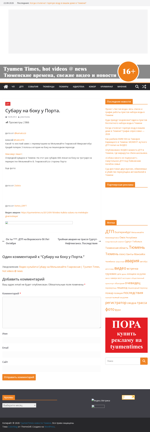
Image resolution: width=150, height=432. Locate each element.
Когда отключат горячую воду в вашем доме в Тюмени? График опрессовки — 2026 (125, 131)
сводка (131, 303)
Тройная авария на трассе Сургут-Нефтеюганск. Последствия (77, 241)
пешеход (122, 287)
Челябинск (110, 261)
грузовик (111, 273)
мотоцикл (126, 278)
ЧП (13, 86)
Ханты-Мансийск (135, 254)
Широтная (120, 261)
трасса (142, 303)
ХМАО (122, 254)
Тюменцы (48, 86)
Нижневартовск (112, 237)
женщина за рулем (136, 274)
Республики (131, 237)
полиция (118, 293)
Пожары (63, 86)
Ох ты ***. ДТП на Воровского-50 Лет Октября (27, 241)
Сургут (128, 241)
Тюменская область (116, 247)
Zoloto (17, 185)
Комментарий (11, 293)
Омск (122, 237)
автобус (144, 261)
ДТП (21, 86)
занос (107, 278)
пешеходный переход (137, 288)
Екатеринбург (123, 232)
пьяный (108, 297)
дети (119, 274)
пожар (109, 293)
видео (120, 268)
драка (124, 274)
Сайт (5, 362)
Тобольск (137, 241)
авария (132, 261)
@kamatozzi (20, 133)
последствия (133, 293)
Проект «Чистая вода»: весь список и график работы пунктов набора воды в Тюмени (125, 112)
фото (109, 309)
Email (5, 347)
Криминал (107, 86)
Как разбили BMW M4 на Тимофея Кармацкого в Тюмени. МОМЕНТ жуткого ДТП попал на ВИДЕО (126, 142)
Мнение (122, 86)
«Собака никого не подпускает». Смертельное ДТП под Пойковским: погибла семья (123, 160)
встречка (132, 268)
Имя (4, 333)
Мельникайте (137, 232)
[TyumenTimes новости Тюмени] (5, 86)
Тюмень (137, 247)
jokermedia (25, 117)
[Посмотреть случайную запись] (144, 86)
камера (114, 278)
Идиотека (78, 86)
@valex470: (19, 140)
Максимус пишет (13, 154)
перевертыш (110, 288)
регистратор (115, 302)
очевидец (132, 283)
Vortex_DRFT (20, 205)
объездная (119, 283)
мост (120, 278)
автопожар (109, 269)
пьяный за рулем (120, 297)
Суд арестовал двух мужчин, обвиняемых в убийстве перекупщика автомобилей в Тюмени (126, 171)
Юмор (92, 86)
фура (118, 309)
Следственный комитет (114, 242)
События (33, 86)
